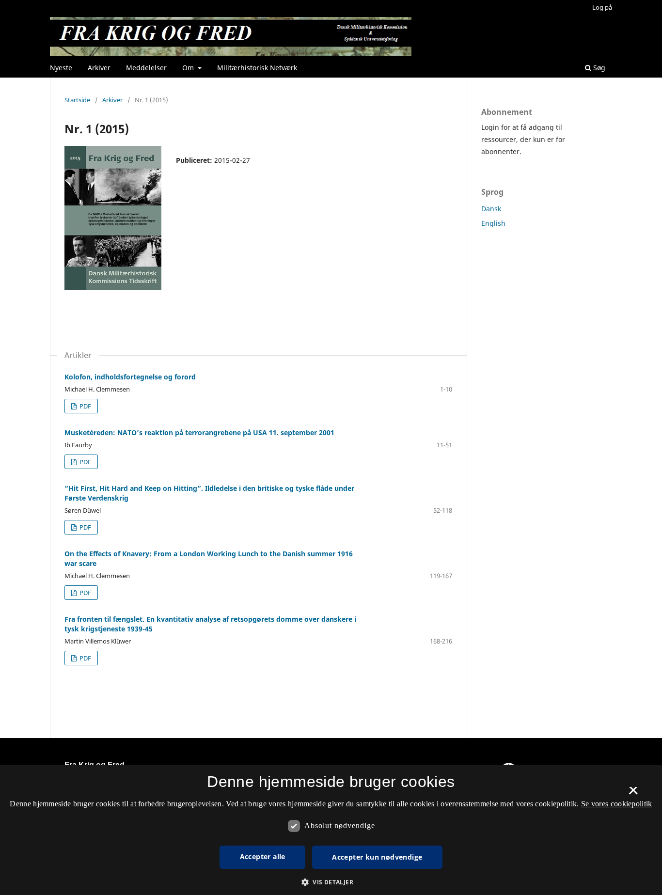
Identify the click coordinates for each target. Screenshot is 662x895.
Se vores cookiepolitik (616, 804)
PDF (84, 406)
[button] (331, 882)
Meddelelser (146, 67)
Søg (598, 67)
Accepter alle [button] (262, 856)
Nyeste (61, 67)
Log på (602, 7)
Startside (77, 99)
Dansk (491, 208)
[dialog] (331, 830)
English (493, 223)
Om (189, 67)
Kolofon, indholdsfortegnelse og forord (130, 376)
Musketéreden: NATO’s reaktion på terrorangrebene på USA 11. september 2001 (199, 432)
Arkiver (99, 67)
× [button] (633, 794)
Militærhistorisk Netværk (257, 67)
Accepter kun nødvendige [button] (377, 857)
